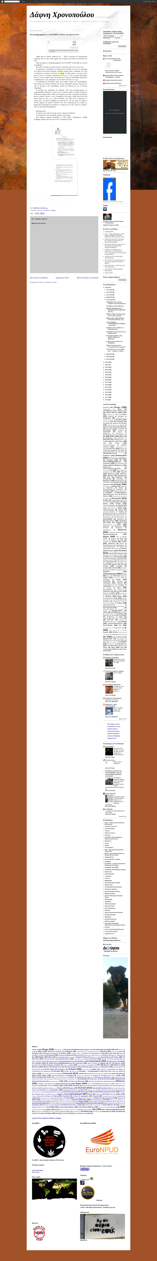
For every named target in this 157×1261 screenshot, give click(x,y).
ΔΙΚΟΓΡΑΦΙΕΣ (109, 746)
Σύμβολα (106, 571)
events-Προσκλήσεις (115, 623)
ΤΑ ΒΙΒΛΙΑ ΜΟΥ (109, 231)
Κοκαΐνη (105, 500)
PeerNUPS (123, 642)
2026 (106, 287)
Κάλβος (121, 487)
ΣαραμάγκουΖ (110, 562)
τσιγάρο (105, 586)
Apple (104, 615)
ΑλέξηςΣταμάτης (120, 418)
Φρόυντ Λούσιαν (122, 594)
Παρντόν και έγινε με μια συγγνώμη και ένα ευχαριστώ (115, 346)
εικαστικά (106, 463)
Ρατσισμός (118, 556)
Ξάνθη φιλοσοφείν (110, 904)
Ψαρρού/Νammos (117, 610)
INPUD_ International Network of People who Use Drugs (114, 854)
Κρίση (105, 503)
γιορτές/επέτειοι (63, 1059)
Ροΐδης (115, 560)
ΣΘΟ (122, 564)
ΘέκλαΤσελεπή (122, 475)
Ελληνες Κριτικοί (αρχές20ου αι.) (114, 929)
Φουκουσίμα (123, 593)
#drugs (117, 407)
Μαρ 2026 (109, 354)
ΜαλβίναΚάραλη (120, 514)
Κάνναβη (106, 491)
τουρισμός (107, 583)
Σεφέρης (114, 564)
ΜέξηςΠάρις (120, 519)
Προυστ (121, 555)
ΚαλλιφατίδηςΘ (107, 489)
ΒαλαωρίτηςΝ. (106, 433)
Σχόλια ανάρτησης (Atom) (48, 282)
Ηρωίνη (124, 472)
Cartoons (105, 618)
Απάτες (40, 210)
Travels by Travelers (111, 826)
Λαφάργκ (105, 506)
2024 (106, 365)
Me (104, 637)
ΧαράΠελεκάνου (109, 599)
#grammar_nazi (122, 411)
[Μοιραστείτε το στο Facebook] (41, 213)
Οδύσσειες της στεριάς (111, 699)
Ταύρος (115, 577)
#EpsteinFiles (106, 409)
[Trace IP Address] (91, 1180)
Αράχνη (122, 425)
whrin (106, 650)
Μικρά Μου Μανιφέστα (115, 522)
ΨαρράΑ (105, 610)
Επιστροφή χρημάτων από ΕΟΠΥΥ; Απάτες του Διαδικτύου (114, 337)
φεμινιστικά (118, 591)
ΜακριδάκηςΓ (109, 514)
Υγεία (119, 588)
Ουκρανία (113, 540)
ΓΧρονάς (122, 448)
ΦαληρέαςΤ (120, 589)
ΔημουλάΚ (121, 451)
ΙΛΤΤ (123, 480)
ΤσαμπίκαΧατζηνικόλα (109, 584)
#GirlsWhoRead (108, 411)
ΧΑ (116, 598)
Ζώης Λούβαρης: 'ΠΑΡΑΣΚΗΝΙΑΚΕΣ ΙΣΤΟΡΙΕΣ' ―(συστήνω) (115, 323)
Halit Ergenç (113, 630)
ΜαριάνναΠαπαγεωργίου (118, 516)
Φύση (120, 596)
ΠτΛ (104, 556)
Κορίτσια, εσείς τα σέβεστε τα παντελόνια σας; (115, 328)
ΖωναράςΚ (106, 472)
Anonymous (119, 614)
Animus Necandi (110, 793)
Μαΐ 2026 (109, 297)
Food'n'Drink (107, 625)
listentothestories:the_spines (113, 72)
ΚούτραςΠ (108, 501)
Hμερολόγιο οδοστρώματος (113, 698)
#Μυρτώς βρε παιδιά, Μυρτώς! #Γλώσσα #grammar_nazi (115, 318)
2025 (106, 362)
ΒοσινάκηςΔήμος (108, 438)
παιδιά (124, 541)
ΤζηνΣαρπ (120, 581)
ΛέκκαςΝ (120, 506)
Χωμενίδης (121, 609)
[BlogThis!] (37, 213)
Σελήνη (105, 564)
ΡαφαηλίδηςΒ (107, 558)
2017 (106, 382)
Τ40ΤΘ (115, 576)
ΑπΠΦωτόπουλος (112, 425)
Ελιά (116, 463)
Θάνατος (123, 474)
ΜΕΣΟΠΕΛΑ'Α (117, 60)
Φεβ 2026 (109, 356)
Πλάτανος (116, 548)
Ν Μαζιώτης (112, 532)
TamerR (105, 649)
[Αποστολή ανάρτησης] (31, 213)
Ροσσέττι (122, 560)
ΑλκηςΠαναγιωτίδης (108, 420)
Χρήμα (53, 210)
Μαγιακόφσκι (107, 513)
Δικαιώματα (121, 455)
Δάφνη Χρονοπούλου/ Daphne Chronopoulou (114, 222)
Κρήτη (122, 502)
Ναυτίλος (107, 910)
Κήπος (105, 496)
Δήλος (122, 450)
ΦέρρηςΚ (105, 593)
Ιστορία (117, 484)
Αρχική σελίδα (62, 277)
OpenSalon (111, 640)
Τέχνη (118, 579)
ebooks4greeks (109, 874)
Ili (120, 630)
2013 (106, 392)
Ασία (107, 428)
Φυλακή (108, 596)
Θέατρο (110, 475)
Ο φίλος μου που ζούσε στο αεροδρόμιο (114, 342)
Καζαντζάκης (109, 487)
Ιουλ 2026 (109, 292)
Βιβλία (112, 436)
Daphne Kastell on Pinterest (113, 80)
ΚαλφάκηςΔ (119, 489)
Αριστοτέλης (116, 427)
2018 (106, 380)
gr (126, 627)
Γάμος (121, 441)
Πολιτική (122, 550)
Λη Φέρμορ (104, 1075)
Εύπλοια (107, 927)
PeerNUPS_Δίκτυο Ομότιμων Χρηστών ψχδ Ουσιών (113, 838)
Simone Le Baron (110, 833)
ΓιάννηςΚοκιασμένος (109, 445)
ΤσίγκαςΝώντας (115, 586)
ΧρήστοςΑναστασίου (109, 604)
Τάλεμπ (122, 576)
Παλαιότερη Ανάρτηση (87, 277)
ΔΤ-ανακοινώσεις (113, 458)
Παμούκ (122, 543)
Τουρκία (120, 583)
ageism (105, 612)
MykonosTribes (107, 638)
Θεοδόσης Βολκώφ (110, 919)
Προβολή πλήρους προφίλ (111, 225)
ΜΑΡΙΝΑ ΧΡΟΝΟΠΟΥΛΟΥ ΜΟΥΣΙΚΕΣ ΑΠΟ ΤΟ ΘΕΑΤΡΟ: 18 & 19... (116, 310)
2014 (106, 389)
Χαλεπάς (124, 598)
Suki (122, 647)
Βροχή (105, 439)
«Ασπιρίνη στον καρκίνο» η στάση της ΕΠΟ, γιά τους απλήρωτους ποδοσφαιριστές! (119, 751)
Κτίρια (118, 503)
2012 (106, 395)
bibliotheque (108, 880)
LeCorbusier (106, 634)
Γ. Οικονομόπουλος (109, 441)
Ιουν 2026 (109, 295)
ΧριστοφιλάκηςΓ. (120, 606)
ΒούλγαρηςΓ (120, 438)
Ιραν (109, 482)
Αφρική (120, 431)
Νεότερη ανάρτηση (39, 277)
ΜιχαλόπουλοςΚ (107, 524)
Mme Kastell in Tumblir (112, 70)
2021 (106, 372)
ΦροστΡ (107, 594)
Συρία (125, 574)
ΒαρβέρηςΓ (114, 434)
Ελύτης (122, 463)
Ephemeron (108, 872)
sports (105, 647)
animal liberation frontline (112, 882)
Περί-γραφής (108, 899)
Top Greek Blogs (110, 828)
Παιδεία (114, 541)
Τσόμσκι (109, 588)
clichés (124, 618)
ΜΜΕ (119, 524)
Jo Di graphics (109, 847)
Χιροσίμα (105, 603)
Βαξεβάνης (106, 434)
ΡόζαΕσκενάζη (107, 560)
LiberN (113, 634)
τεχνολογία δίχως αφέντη (112, 891)
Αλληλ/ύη (119, 420)
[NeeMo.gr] (84, 1180)
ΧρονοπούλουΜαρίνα (108, 609)
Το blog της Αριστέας (111, 889)
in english (47, 1109)
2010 (106, 400)
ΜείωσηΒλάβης (107, 519)
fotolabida (108, 861)
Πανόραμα (108, 901)
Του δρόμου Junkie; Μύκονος (115, 306)
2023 (106, 367)
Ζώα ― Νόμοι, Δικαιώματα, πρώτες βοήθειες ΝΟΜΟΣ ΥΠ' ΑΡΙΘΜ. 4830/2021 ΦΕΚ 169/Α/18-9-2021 (115, 235)
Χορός (112, 603)
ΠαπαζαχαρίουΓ (119, 545)
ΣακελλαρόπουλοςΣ (121, 561)
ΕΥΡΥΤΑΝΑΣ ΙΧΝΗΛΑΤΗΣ (113, 685)
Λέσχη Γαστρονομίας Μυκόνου (114, 912)
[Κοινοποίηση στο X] (39, 213)
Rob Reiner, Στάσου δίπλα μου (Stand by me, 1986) (119, 661)
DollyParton (106, 621)
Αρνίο (125, 427)
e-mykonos (108, 876)
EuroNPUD (123, 621)
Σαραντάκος (121, 562)
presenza (107, 835)
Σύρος (108, 576)
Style (113, 647)
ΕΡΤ (113, 465)
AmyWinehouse (109, 613)
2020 (106, 375)
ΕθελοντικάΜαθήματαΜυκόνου (112, 461)
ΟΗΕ (117, 536)
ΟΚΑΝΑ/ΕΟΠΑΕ (97, 1083)
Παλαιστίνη (111, 543)
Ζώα (110, 470)
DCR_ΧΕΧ (110, 620)
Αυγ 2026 (109, 290)
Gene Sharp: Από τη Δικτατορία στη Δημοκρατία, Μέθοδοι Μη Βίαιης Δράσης (115, 261)
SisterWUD (110, 645)
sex (125, 644)
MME (113, 637)
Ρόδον (122, 558)
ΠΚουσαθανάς (107, 548)
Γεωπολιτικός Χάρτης (111, 931)
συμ (124, 569)
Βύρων (112, 439)
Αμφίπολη (115, 423)
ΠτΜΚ (110, 556)
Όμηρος (113, 538)
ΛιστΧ (112, 508)
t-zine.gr (107, 831)
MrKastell (121, 637)
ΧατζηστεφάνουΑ (120, 599)
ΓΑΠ (104, 443)
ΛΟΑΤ (120, 508)
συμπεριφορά (110, 574)
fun (120, 625)
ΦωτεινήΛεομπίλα (108, 598)
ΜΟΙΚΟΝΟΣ (106, 526)
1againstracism (109, 933)
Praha (113, 643)
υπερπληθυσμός (107, 589)
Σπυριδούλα (108, 569)
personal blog (35, 1172)
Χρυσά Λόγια (108, 885)
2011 (106, 397)
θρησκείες (106, 480)
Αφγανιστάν (106, 431)
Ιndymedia (108, 917)
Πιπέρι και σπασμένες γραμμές (114, 671)
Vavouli (117, 649)
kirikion (107, 845)
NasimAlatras (120, 638)
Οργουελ (105, 540)
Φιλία (113, 593)
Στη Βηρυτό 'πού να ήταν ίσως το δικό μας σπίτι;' (116, 332)
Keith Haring (121, 632)
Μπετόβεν (106, 527)
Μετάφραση (123, 521)
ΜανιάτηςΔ (106, 516)
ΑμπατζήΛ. (120, 421)
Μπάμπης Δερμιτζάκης (112, 657)
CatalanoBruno (115, 618)
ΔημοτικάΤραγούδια (108, 451)
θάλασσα (111, 474)
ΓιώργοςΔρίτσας (120, 447)
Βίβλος (122, 436)
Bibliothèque (110, 617)
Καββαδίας (124, 486)
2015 (106, 387)
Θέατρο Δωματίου (110, 921)
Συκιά (119, 569)
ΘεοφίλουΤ (119, 477)
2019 (106, 377)
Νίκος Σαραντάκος (110, 908)
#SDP (125, 412)
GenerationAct (107, 627)
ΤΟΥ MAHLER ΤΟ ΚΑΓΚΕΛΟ (113, 887)
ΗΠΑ (114, 472)
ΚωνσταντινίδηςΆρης (109, 505)
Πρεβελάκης (106, 555)
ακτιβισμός (107, 418)
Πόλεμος (110, 551)
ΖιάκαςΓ (105, 470)
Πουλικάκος (120, 553)
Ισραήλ (122, 482)
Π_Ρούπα (105, 541)
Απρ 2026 (109, 300)
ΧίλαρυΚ (115, 601)
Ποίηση (124, 548)
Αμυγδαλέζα (106, 423)
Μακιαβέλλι (123, 513)
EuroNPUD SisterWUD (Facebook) (115, 869)
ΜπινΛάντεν (119, 527)
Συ (115, 569)
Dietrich (121, 620)
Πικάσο (122, 546)
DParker (114, 621)
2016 (106, 385)
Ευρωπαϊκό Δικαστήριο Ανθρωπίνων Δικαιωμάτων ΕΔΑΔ (115, 924)
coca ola (107, 878)
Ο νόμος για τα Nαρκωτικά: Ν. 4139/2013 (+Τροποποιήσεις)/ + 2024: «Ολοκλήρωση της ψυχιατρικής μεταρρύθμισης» (115, 252)
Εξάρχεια (105, 465)
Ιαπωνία (117, 480)
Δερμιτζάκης (114, 450)
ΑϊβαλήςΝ (111, 416)
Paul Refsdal (113, 642)
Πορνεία (111, 553)
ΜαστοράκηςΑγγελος (108, 517)
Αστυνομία (107, 430)
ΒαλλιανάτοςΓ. (119, 433)
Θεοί (108, 477)
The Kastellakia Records (112, 59)
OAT (104, 640)
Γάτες (117, 443)
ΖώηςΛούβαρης (121, 470)
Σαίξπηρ (111, 561)
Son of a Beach (118, 672)
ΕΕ (120, 460)
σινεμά (105, 566)
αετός (116, 414)
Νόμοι (106, 536)
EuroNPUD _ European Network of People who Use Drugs (115, 864)
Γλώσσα (112, 448)
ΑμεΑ (111, 421)
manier (107, 843)
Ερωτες (119, 465)
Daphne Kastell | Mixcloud (113, 83)
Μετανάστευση (108, 521)
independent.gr (109, 857)
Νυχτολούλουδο (109, 906)
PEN (108, 643)
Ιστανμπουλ (106, 484)
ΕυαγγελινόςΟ (107, 467)
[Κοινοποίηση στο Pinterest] (44, 213)
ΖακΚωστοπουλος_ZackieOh (112, 468)
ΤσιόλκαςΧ (124, 586)
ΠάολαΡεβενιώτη (108, 545)
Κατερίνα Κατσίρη (110, 915)
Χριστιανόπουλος (108, 606)
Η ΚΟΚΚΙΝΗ (109, 809)
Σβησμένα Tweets (110, 893)
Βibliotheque (121, 439)
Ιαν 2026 (109, 359)
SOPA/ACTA (121, 645)
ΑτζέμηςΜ (120, 430)
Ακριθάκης (121, 416)
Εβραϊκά (124, 458)
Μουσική (118, 526)
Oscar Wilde (66, 1111)
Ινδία (104, 482)
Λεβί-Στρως (113, 506)
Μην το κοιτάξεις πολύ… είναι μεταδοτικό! (118, 709)
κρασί (115, 502)
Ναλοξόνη (121, 532)
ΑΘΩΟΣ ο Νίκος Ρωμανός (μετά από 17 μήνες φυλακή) (115, 314)
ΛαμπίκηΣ (121, 505)
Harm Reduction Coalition (112, 859)
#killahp (108, 412)
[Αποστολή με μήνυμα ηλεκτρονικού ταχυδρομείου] (35, 213)
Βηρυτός (122, 434)
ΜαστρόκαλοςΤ (120, 517)
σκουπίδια (119, 566)
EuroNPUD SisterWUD (111, 867)
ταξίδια (105, 577)
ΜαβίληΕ (121, 511)
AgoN (112, 612)
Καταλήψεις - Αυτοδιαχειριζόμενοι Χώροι (91, 1071)
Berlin (125, 615)
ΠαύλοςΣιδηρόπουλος (109, 546)
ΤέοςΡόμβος (106, 579)
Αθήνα (124, 414)
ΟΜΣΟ (121, 538)
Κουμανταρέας (123, 500)
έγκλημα (110, 460)
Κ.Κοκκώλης (106, 486)
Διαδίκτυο (47, 210)
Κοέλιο (107, 498)
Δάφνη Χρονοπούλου (62, 14)
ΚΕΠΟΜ (122, 494)
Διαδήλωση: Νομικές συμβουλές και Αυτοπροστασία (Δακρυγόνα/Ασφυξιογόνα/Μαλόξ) (115, 246)
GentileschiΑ (117, 627)
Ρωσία (105, 561)
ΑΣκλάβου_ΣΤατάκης (118, 428)
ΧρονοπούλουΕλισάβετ (110, 607)
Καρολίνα (124, 491)
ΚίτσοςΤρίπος (116, 496)
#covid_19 (106, 407)
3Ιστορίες (109, 414)
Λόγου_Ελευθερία (108, 510)
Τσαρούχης (121, 584)
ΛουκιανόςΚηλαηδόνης (109, 511)
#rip (116, 412)
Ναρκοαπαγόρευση (110, 534)
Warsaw (124, 649)
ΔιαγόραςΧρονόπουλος (110, 453)
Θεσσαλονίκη (107, 479)
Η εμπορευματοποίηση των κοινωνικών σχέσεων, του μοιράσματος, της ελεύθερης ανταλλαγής (115, 800)
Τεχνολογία (106, 581)
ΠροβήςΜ (114, 555)
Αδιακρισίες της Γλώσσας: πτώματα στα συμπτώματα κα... (116, 302)
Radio (119, 644)
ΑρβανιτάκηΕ (107, 426)
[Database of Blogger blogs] (89, 1180)
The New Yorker (110, 760)
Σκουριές (105, 568)
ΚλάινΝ (125, 496)
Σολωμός (124, 568)
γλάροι (105, 448)
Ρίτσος (115, 558)
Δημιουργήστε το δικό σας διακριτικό (113, 201)
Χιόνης (122, 601)
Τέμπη (122, 577)
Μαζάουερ (115, 513)
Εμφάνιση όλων (123, 85)
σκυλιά (114, 568)
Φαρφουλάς (106, 591)
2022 (106, 369)
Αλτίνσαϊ (105, 421)
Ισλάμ (114, 482)
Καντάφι (116, 491)
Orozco (118, 640)
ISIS (113, 632)
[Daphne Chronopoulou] (109, 200)
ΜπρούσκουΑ (107, 530)
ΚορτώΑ (114, 500)
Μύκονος (122, 530)
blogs (121, 617)
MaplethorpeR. (121, 634)
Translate (117, 38)
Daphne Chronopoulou (109, 177)
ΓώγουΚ (105, 450)
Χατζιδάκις (106, 601)
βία (104, 436)
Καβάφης (115, 486)
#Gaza (119, 409)
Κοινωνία (116, 498)
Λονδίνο (120, 510)
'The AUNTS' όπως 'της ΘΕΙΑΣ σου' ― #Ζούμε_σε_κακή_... (115, 350)
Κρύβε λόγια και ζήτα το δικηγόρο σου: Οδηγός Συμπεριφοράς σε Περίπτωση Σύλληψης (114, 240)
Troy (111, 649)
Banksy (118, 615)
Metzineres (108, 841)
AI (117, 612)
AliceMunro (124, 612)
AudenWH (111, 615)
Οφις (121, 540)
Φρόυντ (113, 594)
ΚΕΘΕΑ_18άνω (114, 494)
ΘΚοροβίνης (120, 479)
